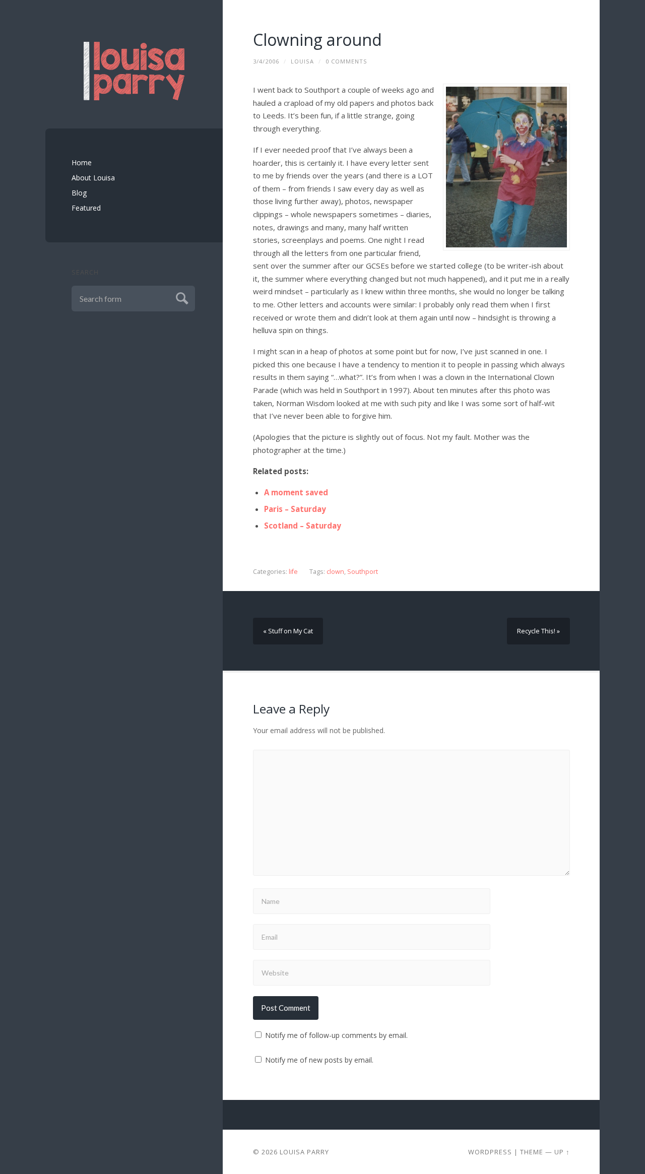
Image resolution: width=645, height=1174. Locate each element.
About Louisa (93, 177)
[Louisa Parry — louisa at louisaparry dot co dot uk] (134, 71)
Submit (180, 297)
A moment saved (296, 492)
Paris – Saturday (295, 509)
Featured (86, 208)
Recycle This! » (538, 631)
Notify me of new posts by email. (319, 1060)
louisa (302, 61)
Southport (362, 571)
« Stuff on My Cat (288, 631)
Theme (531, 1151)
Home (82, 162)
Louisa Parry (304, 1151)
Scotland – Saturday (302, 525)
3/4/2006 (266, 61)
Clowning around (317, 39)
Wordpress (490, 1151)
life (293, 571)
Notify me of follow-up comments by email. (336, 1035)
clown (335, 571)
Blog (79, 193)
